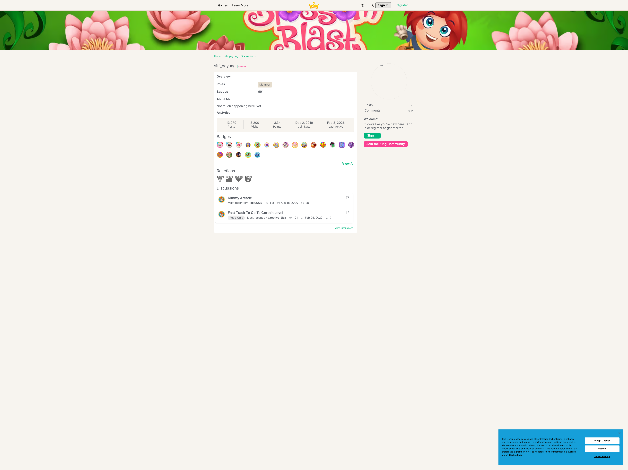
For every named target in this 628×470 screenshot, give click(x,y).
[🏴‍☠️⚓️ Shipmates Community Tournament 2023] (332, 145)
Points (277, 126)
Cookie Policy (516, 455)
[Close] (619, 433)
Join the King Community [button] (385, 144)
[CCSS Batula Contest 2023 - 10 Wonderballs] (314, 145)
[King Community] (314, 5)
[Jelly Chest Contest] (267, 145)
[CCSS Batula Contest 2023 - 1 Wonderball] (257, 155)
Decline (602, 448)
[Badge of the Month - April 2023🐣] (248, 155)
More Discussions (344, 227)
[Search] (372, 5)
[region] (560, 447)
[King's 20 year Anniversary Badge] (220, 155)
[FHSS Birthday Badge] (248, 145)
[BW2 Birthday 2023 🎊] (285, 145)
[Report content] (347, 197)
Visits (254, 126)
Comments (389, 110)
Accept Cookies (602, 440)
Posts (231, 126)
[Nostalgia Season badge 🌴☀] (304, 145)
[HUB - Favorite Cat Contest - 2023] (239, 155)
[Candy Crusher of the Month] (295, 145)
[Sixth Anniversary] (239, 145)
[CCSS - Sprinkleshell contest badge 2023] (276, 145)
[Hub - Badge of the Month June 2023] (257, 145)
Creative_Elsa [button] (277, 217)
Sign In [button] (372, 135)
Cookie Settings (602, 456)
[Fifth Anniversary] (229, 145)
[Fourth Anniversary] (220, 145)
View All (348, 163)
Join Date (304, 126)
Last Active (336, 126)
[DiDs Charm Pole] (323, 145)
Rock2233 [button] (255, 202)
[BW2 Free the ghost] (342, 145)
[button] (221, 199)
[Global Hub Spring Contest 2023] (229, 155)
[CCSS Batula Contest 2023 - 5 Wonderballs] (351, 145)
